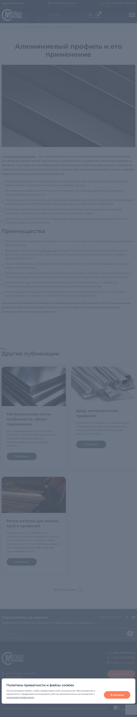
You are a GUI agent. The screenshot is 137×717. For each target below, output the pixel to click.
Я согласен (117, 694)
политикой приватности (20, 697)
